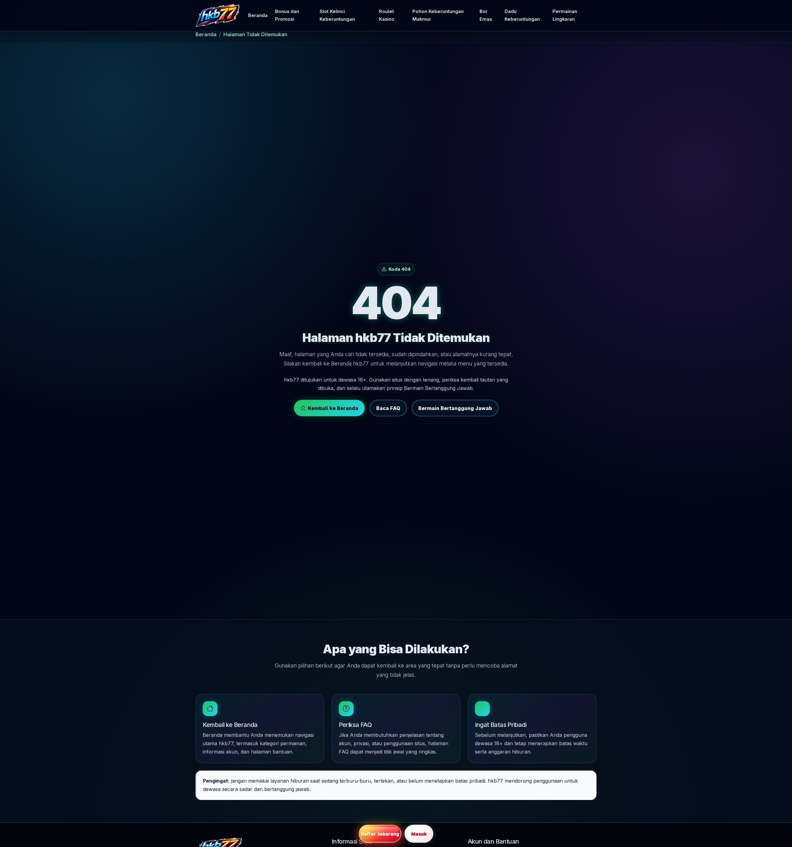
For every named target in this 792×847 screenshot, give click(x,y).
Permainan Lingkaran (565, 15)
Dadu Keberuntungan (522, 15)
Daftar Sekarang (380, 834)
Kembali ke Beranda (333, 408)
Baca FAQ (388, 408)
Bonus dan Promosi (287, 15)
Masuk (419, 834)
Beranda (258, 15)
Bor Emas (486, 15)
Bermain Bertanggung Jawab (455, 408)
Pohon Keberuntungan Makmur (438, 15)
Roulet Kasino (386, 15)
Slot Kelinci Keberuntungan (337, 15)
